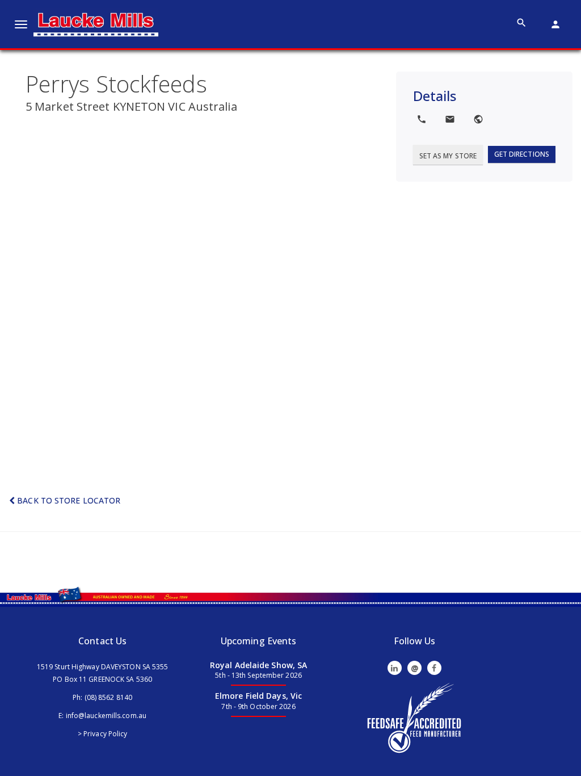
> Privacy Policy (103, 734)
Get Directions (521, 154)
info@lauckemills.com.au (106, 715)
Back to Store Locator (67, 500)
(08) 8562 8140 (108, 697)
